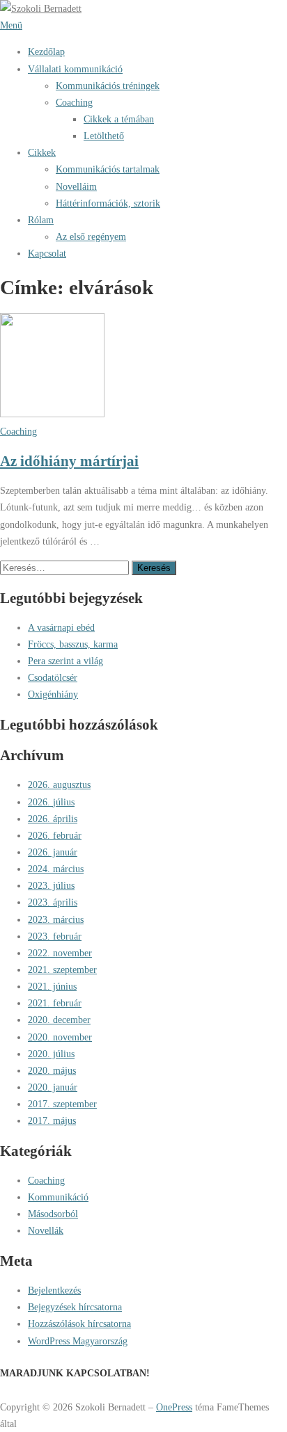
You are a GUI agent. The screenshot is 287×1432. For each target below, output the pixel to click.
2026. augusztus (59, 784)
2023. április (52, 902)
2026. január (52, 852)
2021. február (55, 1002)
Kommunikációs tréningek (108, 85)
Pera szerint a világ (65, 660)
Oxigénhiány (53, 694)
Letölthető (104, 135)
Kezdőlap (46, 51)
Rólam (41, 219)
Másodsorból (53, 1213)
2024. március (56, 868)
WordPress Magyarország (77, 1340)
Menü (11, 25)
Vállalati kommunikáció (75, 68)
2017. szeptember (62, 1103)
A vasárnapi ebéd (61, 627)
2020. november (60, 1037)
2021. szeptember (62, 969)
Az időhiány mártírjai (69, 461)
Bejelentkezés (54, 1290)
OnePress (174, 1407)
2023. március (56, 919)
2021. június (52, 986)
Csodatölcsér (52, 677)
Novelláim (76, 186)
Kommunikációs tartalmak (108, 169)
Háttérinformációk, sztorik (108, 203)
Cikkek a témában (119, 118)
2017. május (52, 1120)
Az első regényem (91, 236)
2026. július (51, 801)
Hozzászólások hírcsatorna (79, 1323)
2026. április (52, 818)
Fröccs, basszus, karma (73, 644)
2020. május (52, 1070)
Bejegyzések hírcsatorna (75, 1306)
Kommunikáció (58, 1196)
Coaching (74, 102)
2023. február (55, 936)
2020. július (51, 1053)
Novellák (45, 1230)
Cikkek (42, 152)
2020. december (59, 1019)
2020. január (52, 1087)
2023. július (51, 885)
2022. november (60, 952)
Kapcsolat (47, 253)
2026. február (55, 835)
